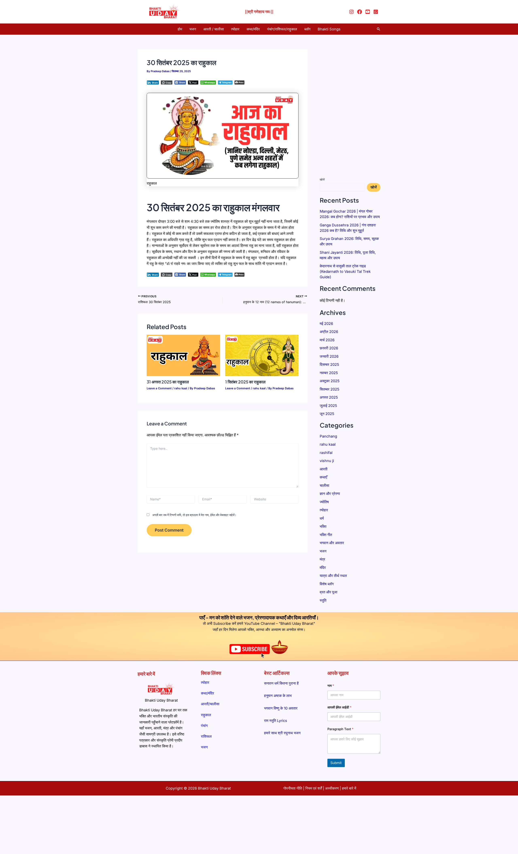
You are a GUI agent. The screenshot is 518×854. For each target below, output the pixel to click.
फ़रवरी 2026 (329, 348)
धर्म (322, 518)
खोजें (322, 179)
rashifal (326, 453)
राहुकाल (206, 715)
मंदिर (323, 567)
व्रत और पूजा (328, 592)
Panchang (328, 436)
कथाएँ (323, 477)
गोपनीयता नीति (292, 788)
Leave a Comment (159, 388)
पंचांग (204, 725)
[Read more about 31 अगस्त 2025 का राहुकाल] (183, 355)
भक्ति (323, 526)
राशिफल (206, 736)
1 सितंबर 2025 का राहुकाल (245, 381)
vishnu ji (327, 461)
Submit (336, 763)
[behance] (376, 11)
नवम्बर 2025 (329, 373)
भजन (192, 29)
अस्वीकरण (332, 788)
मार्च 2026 (327, 340)
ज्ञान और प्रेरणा (330, 493)
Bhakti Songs (329, 29)
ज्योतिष (324, 502)
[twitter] (368, 11)
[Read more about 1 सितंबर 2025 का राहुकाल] (262, 355)
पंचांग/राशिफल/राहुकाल (282, 29)
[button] (378, 29)
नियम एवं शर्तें (313, 788)
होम (180, 29)
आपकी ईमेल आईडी (339, 707)
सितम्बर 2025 (329, 389)
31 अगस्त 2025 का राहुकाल (168, 381)
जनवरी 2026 (329, 356)
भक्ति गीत (326, 535)
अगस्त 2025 (329, 397)
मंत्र (322, 559)
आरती (323, 469)
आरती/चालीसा (210, 704)
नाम (330, 686)
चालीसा (324, 485)
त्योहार (235, 29)
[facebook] (360, 11)
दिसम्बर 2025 (329, 364)
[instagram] (352, 11)
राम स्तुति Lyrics (275, 720)
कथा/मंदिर (253, 29)
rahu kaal (180, 388)
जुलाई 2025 (328, 405)
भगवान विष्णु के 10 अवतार (280, 708)
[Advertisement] (350, 110)
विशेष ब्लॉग (327, 584)
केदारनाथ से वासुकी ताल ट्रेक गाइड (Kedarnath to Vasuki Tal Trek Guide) (345, 271)
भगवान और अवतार (332, 543)
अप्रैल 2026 (329, 332)
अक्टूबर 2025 (330, 381)
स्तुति (323, 600)
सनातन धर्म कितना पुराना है (281, 683)
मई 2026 (326, 323)
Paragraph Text (340, 729)
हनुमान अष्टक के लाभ (278, 695)
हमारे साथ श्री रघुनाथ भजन (282, 733)
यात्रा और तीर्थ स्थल (333, 576)
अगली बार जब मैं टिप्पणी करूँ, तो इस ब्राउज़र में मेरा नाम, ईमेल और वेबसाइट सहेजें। (194, 515)
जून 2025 (327, 414)
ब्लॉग (307, 29)
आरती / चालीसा (213, 29)
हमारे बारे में (349, 788)
